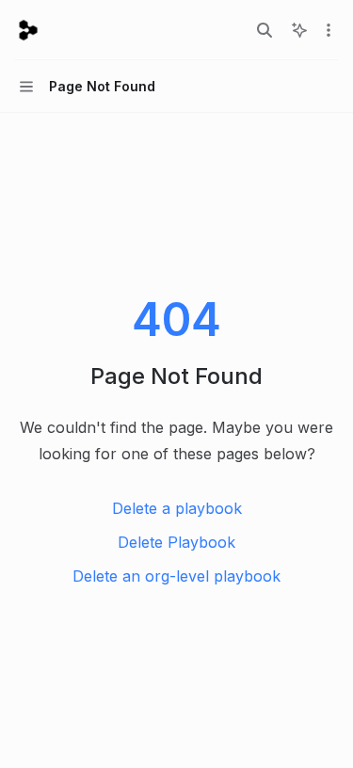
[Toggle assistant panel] (299, 30)
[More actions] (328, 30)
